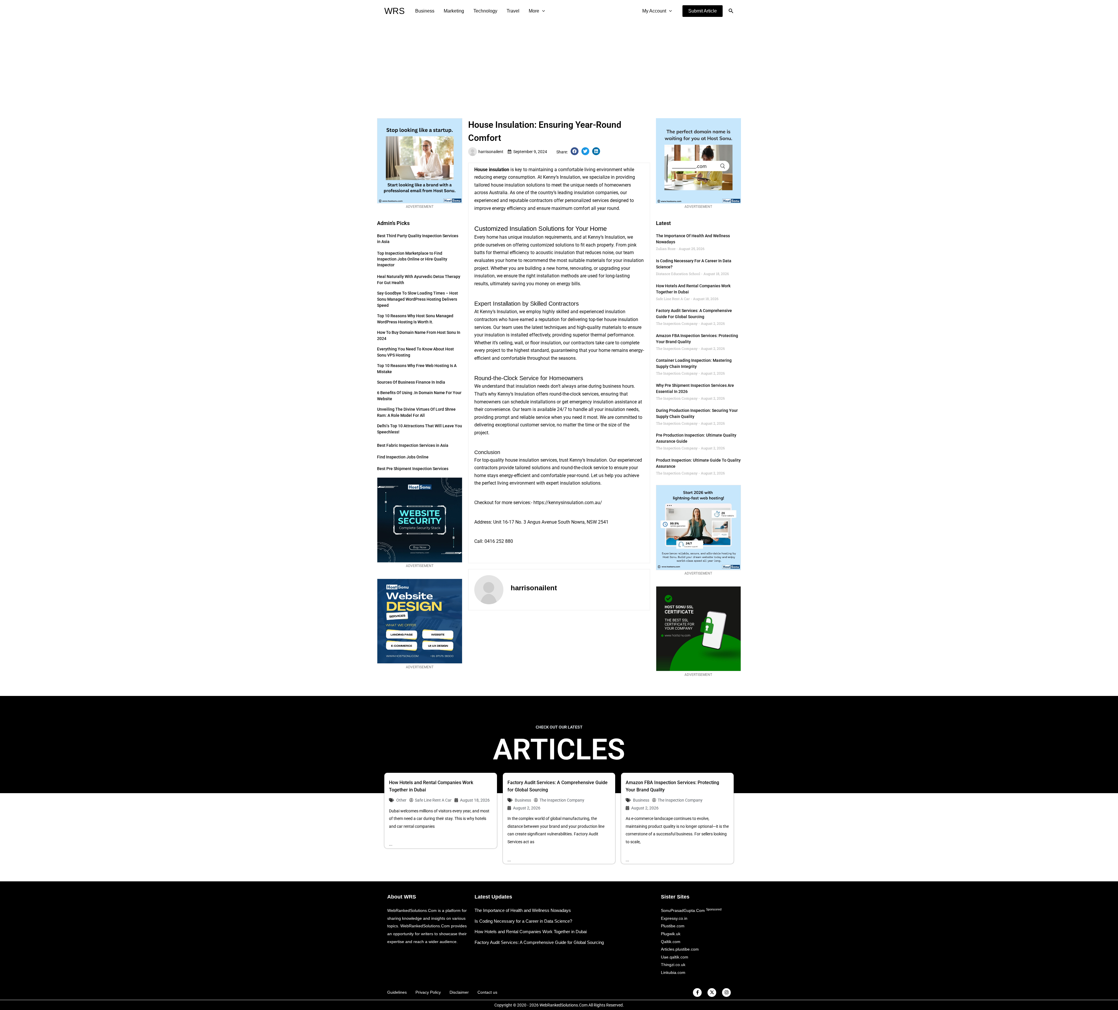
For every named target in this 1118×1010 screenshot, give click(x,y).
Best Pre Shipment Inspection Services (412, 468)
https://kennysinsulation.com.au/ (567, 502)
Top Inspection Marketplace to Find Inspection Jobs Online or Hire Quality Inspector (412, 259)
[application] (542, 11)
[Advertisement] (559, 66)
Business (424, 10)
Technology (485, 10)
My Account (654, 10)
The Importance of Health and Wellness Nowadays (523, 910)
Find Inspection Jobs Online (403, 457)
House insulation (491, 169)
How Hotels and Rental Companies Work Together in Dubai (531, 931)
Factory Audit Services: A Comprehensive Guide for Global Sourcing (539, 942)
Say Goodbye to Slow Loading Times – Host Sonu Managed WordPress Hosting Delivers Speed (417, 299)
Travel (513, 10)
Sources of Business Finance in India (411, 382)
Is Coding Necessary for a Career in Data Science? (523, 921)
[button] (702, 11)
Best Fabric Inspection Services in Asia (412, 445)
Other (401, 800)
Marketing (454, 10)
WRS (394, 11)
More (534, 10)
